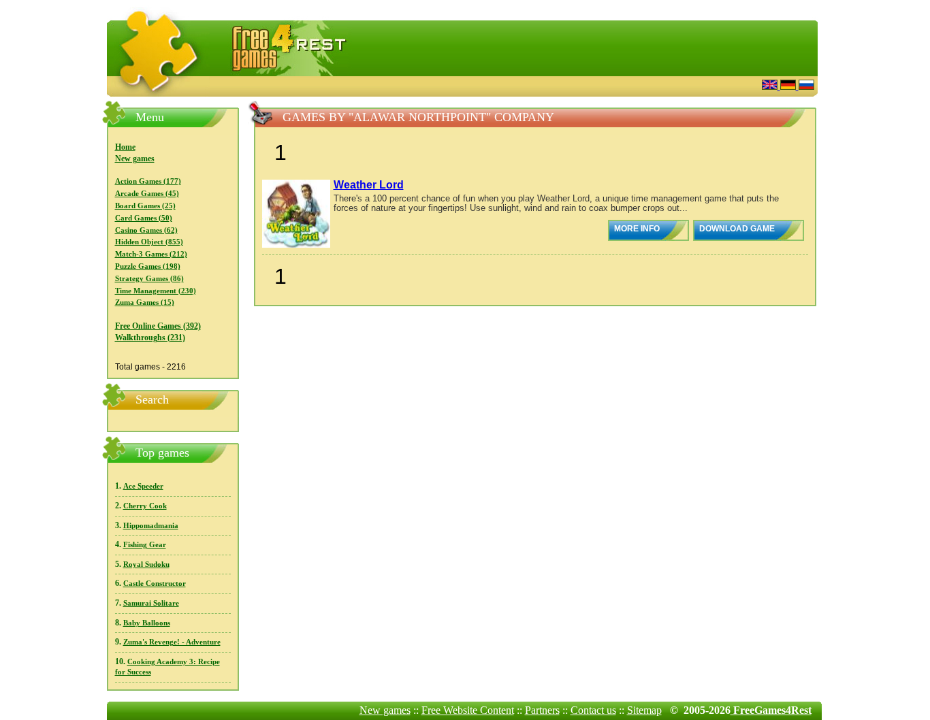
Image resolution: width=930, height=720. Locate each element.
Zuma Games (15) (144, 302)
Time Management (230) (155, 291)
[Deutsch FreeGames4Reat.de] (789, 86)
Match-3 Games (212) (151, 254)
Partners (542, 710)
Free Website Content (467, 710)
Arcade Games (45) (147, 193)
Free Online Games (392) (158, 326)
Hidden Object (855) (149, 242)
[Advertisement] (584, 85)
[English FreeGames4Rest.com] (771, 86)
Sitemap (644, 710)
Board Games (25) (145, 206)
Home (125, 147)
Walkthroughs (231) (150, 337)
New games (135, 158)
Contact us (593, 710)
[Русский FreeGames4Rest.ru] (806, 86)
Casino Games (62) (146, 230)
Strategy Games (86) (149, 278)
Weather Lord (369, 185)
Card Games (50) (143, 218)
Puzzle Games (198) (147, 266)
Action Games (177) (148, 181)
